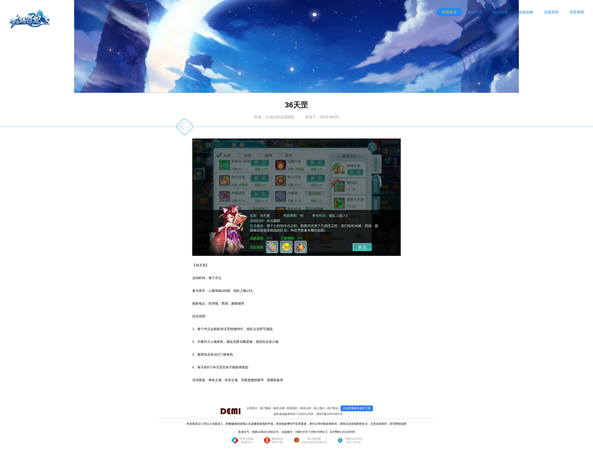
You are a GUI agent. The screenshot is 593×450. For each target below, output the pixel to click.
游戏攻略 (525, 12)
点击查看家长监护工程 (357, 408)
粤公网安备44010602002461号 (314, 440)
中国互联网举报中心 (247, 440)
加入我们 (319, 408)
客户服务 (265, 408)
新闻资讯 (474, 12)
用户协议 (332, 408)
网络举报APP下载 (277, 440)
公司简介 (252, 408)
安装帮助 (576, 12)
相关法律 (278, 408)
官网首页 (449, 12)
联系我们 (292, 408)
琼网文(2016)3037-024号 (353, 440)
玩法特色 (500, 12)
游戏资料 (551, 12)
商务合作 (305, 408)
